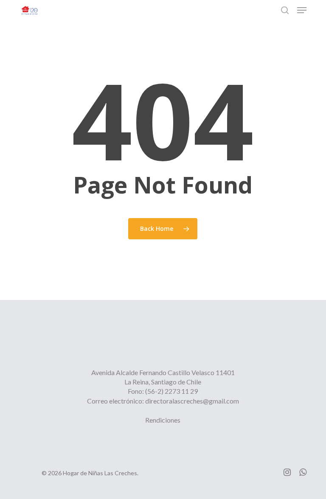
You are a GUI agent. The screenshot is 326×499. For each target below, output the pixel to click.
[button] (301, 10)
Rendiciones (162, 420)
